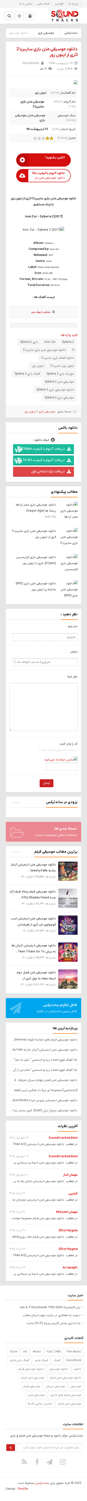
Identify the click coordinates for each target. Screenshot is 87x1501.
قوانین (59, 4)
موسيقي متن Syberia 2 (59, 382)
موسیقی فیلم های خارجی (65, 1395)
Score (13, 1352)
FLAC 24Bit (54, 1352)
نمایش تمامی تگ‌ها (40, 1404)
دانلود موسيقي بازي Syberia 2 (55, 390)
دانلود (77, 1369)
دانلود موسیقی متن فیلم (65, 1378)
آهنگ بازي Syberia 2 (27, 374)
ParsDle (23, 1489)
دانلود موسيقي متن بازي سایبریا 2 (44, 350)
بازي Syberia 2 (29, 342)
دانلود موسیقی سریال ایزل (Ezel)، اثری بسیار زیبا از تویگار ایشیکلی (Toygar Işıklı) (43, 1110)
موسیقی (76, 1386)
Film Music (74, 1352)
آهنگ (57, 1360)
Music (37, 1352)
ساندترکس (70, 33)
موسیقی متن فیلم (69, 1404)
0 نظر (43, 69)
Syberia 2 (68, 342)
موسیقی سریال (55, 1386)
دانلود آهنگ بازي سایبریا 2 (57, 358)
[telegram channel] (50, 1462)
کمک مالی (43, 4)
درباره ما (73, 4)
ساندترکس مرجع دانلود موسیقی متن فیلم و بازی (64, 16)
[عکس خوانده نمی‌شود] (61, 759)
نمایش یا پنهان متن (41, 312)
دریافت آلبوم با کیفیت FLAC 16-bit (39, 460)
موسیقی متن (36, 115)
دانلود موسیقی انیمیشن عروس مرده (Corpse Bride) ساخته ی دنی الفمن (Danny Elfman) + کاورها (43, 1100)
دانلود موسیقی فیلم (31, 1369)
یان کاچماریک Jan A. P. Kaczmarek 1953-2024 (49, 1307)
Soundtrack (73, 1360)
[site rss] (24, 1462)
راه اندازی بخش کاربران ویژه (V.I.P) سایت (53, 1323)
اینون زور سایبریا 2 (62, 366)
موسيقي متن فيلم (32, 1378)
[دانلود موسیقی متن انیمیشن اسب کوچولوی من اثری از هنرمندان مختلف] (68, 925)
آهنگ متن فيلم (19, 1360)
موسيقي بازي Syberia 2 (59, 398)
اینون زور (40, 93)
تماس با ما (25, 4)
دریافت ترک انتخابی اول (48, 471)
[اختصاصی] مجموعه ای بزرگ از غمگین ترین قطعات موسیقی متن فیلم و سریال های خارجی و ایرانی (43, 1090)
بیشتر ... (14, 802)
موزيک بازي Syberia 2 (60, 374)
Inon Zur (50, 342)
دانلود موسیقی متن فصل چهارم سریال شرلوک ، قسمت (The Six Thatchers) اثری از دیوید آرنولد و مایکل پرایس (43, 1080)
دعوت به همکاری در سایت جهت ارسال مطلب (51, 1315)
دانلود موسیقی (58, 1369)
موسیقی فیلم (31, 1386)
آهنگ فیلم (41, 1360)
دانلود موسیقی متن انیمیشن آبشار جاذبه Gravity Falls (43, 1050)
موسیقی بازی (46, 33)
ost (25, 1352)
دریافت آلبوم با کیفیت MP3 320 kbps (39, 449)
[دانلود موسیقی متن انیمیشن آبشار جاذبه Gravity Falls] (68, 871)
